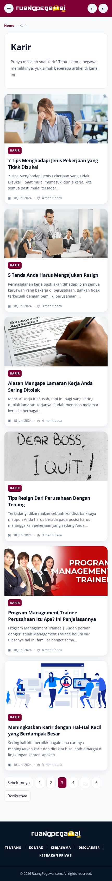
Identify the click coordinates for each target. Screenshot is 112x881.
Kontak (36, 847)
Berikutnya (17, 795)
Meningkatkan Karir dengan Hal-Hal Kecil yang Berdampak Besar (54, 730)
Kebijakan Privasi (55, 855)
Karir (15, 150)
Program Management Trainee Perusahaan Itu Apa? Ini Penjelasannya (52, 615)
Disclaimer (89, 847)
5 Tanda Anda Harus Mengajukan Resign (53, 275)
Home (9, 25)
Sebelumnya (19, 782)
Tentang (13, 847)
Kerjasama (61, 847)
